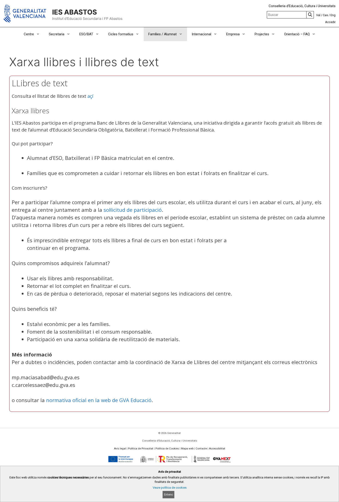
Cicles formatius (120, 34)
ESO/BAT (86, 34)
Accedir (330, 22)
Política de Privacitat (140, 448)
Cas (325, 15)
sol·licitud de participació (133, 209)
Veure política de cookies (170, 487)
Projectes (262, 34)
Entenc (168, 494)
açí (90, 96)
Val (318, 15)
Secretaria (56, 34)
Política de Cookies (167, 448)
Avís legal (120, 448)
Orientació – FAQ (297, 34)
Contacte (201, 448)
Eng (333, 15)
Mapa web (187, 448)
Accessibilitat (217, 448)
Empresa (233, 34)
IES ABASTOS (74, 12)
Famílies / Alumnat (162, 34)
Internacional (201, 34)
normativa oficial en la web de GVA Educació (99, 400)
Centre (29, 34)
